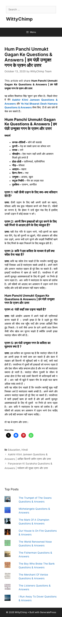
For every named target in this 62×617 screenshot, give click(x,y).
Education (14, 449)
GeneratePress (48, 612)
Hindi (25, 449)
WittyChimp (19, 19)
